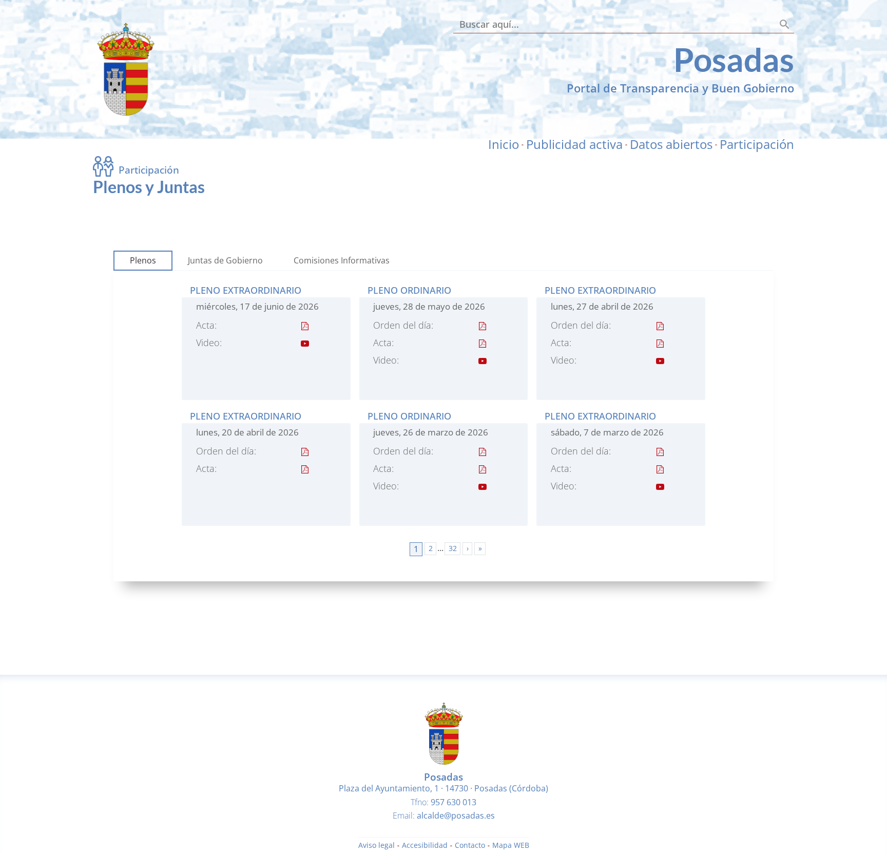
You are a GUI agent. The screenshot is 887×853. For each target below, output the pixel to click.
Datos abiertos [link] (671, 144)
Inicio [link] (503, 144)
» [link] (480, 548)
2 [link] (431, 548)
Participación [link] (757, 144)
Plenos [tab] (143, 260)
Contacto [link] (470, 846)
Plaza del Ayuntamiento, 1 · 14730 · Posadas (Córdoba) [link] (443, 788)
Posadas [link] (733, 59)
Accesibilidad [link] (425, 846)
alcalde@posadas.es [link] (456, 815)
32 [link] (453, 548)
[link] (126, 112)
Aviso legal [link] (376, 846)
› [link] (468, 548)
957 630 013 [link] (453, 802)
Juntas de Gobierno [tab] (225, 260)
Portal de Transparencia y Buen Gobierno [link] (680, 88)
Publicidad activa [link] (574, 144)
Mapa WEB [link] (510, 846)
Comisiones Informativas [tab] (342, 260)
